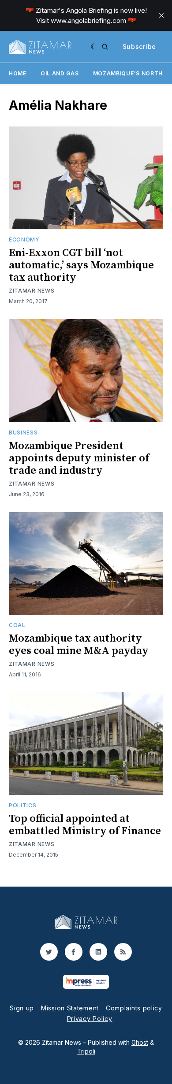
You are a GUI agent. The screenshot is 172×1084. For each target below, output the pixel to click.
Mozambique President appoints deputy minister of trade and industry (79, 458)
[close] (161, 15)
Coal (17, 625)
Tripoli (86, 1051)
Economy (24, 239)
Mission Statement (70, 1008)
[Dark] (94, 46)
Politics (23, 805)
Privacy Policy (89, 1018)
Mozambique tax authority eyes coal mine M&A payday (79, 644)
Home (17, 73)
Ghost (139, 1042)
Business (23, 432)
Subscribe (139, 46)
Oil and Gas (60, 73)
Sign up (22, 1008)
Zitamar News (31, 290)
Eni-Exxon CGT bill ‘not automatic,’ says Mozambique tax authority (81, 265)
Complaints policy (134, 1008)
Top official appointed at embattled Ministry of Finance (85, 825)
